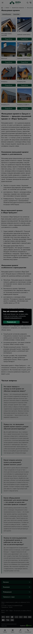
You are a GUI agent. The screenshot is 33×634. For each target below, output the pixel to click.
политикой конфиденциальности (13, 318)
